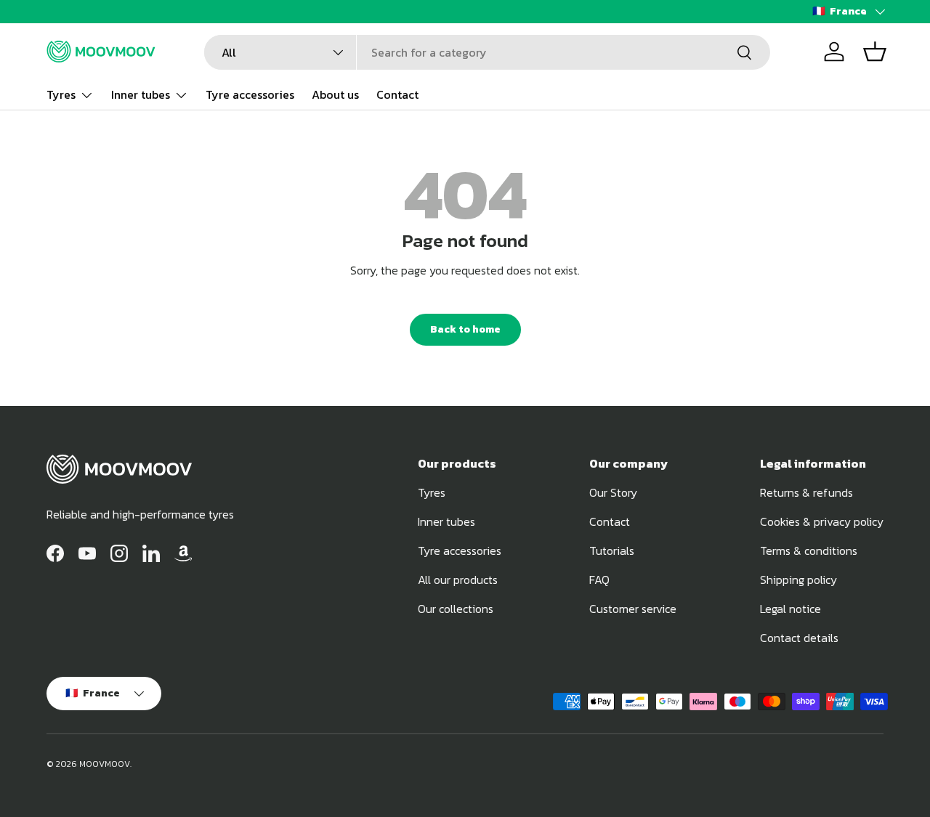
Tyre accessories (250, 94)
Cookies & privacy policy (822, 521)
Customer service (632, 608)
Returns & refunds (806, 492)
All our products (458, 579)
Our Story (613, 492)
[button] (875, 52)
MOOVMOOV (104, 764)
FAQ (599, 579)
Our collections (455, 608)
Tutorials (611, 550)
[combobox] (487, 52)
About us (335, 94)
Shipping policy (798, 579)
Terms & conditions (808, 550)
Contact (397, 94)
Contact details (799, 637)
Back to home (465, 329)
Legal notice (790, 608)
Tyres (61, 94)
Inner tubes (140, 94)
